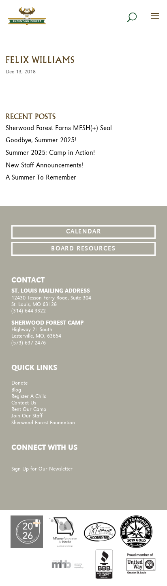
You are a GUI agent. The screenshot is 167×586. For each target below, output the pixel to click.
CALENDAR (83, 232)
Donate (19, 383)
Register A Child (29, 396)
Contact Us (23, 403)
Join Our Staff (27, 416)
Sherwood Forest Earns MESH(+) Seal (59, 128)
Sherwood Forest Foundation (43, 423)
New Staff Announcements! (44, 165)
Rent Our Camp (28, 409)
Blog (16, 390)
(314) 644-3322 (28, 311)
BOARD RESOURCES (83, 249)
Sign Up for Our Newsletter (42, 469)
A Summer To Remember (41, 177)
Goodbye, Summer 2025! (41, 140)
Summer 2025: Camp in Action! (50, 152)
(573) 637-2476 (28, 343)
